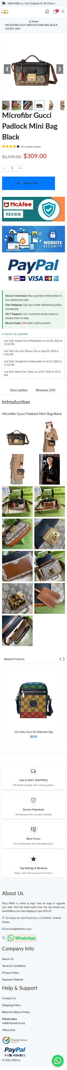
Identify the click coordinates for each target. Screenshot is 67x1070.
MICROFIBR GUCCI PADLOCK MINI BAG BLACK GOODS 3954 (31, 27)
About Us (8, 959)
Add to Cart (31, 183)
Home (34, 21)
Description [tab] (18, 390)
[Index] (47, 12)
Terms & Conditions (14, 966)
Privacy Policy (10, 972)
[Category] (63, 11)
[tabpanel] (33, 706)
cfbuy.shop (8, 1030)
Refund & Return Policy (16, 1012)
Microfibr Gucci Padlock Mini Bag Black (32, 414)
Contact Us (9, 998)
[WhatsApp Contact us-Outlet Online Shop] (58, 1061)
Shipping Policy (11, 1005)
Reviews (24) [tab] (45, 390)
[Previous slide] (60, 659)
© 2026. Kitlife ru (11, 1060)
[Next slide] (63, 659)
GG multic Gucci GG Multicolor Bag (34, 732)
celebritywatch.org (13, 1023)
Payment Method (12, 979)
